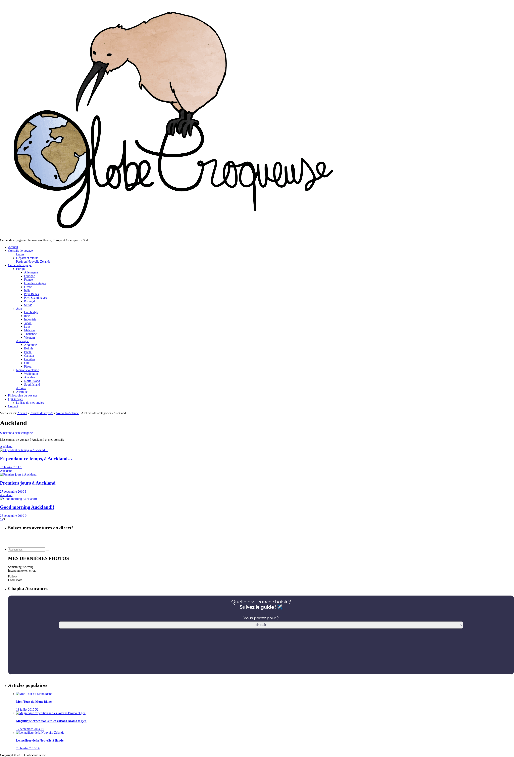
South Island (32, 384)
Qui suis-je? (15, 399)
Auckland (30, 377)
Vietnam (29, 337)
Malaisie (29, 330)
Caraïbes (29, 359)
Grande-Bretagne (35, 283)
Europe (20, 268)
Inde (27, 315)
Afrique (21, 388)
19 (42, 729)
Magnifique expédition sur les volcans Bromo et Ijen (51, 721)
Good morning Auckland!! (27, 507)
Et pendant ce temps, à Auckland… (36, 458)
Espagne (29, 276)
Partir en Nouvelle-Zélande (33, 261)
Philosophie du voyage (22, 395)
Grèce (28, 287)
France (28, 279)
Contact (13, 406)
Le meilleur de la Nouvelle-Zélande (39, 740)
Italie (27, 290)
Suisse (28, 305)
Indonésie (30, 319)
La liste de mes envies (30, 402)
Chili (27, 363)
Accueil (13, 247)
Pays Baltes (31, 294)
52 (36, 709)
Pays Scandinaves (35, 297)
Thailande (30, 334)
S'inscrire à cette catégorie (16, 432)
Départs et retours (27, 258)
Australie (22, 391)
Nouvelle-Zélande (27, 370)
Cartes (20, 254)
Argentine (30, 344)
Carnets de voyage (20, 265)
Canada (29, 355)
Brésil (28, 352)
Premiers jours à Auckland (27, 483)
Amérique (22, 341)
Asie (19, 308)
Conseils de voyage (20, 250)
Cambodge (31, 312)
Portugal (29, 301)
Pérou (28, 366)
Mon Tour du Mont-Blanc (34, 701)
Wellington (31, 373)
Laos (27, 326)
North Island (32, 381)
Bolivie (28, 348)
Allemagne (31, 272)
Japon (28, 323)
